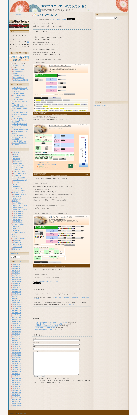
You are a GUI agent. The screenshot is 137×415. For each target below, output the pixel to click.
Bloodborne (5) (17, 163)
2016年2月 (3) (16, 273)
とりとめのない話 (43, 281)
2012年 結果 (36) (18, 215)
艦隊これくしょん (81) (18, 192)
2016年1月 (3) (16, 275)
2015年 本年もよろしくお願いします (45, 327)
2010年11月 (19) (16, 405)
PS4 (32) (15, 154)
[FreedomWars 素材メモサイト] (19, 27)
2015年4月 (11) (16, 294)
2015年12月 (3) (16, 277)
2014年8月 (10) (16, 311)
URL (34, 347)
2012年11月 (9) (16, 355)
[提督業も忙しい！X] (19, 61)
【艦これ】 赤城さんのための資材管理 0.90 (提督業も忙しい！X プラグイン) (20, 89)
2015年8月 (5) (16, 285)
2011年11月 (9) (16, 380)
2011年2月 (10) (16, 399)
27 (19, 46)
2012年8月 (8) (16, 361)
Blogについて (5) (18, 245)
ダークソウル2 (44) (18, 165)
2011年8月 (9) (16, 386)
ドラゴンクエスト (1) (19, 171)
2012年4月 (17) (16, 369)
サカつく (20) (17, 175)
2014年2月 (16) (16, 323)
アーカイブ (14, 253)
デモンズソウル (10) (18, 169)
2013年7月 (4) (16, 338)
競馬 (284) (15, 201)
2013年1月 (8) (16, 351)
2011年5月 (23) (16, 393)
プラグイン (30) (17, 196)
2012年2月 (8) (16, 374)
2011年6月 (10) (16, 390)
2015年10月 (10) (16, 281)
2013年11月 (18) (16, 329)
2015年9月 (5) (16, 283)
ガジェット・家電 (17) (18, 224)
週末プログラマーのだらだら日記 (63, 6)
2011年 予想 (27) (18, 222)
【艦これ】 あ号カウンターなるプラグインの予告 (48, 324)
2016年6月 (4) (16, 266)
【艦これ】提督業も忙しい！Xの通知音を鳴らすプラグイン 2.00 (20, 95)
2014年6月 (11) (16, 315)
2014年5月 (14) (16, 317)
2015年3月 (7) (16, 296)
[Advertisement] (55, 313)
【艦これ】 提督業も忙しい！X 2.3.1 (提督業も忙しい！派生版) (19, 142)
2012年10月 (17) (16, 357)
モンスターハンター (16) (20, 180)
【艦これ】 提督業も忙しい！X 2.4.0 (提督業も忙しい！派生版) (19, 137)
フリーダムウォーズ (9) (19, 182)
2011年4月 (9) (16, 395)
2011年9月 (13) (16, 384)
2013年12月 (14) (16, 327)
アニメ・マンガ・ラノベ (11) (19, 233)
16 (28, 42)
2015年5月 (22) (16, 292)
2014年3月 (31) (16, 321)
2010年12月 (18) (16, 403)
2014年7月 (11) (16, 313)
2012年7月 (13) (16, 363)
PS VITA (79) (16, 159)
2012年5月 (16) (16, 367)
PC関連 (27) (16, 230)
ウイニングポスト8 (53, 281)
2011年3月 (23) (16, 397)
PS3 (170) (16, 157)
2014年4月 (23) (16, 319)
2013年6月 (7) (16, 340)
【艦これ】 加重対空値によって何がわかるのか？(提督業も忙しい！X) (19, 125)
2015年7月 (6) (16, 287)
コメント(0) (53, 19)
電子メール (36, 342)
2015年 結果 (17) (18, 203)
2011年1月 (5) (16, 401)
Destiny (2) (16, 186)
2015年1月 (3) (16, 300)
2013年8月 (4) (16, 336)
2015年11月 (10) (16, 279)
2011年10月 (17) (16, 382)
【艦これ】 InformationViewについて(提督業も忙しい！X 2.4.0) (20, 131)
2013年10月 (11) (16, 332)
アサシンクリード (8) (19, 190)
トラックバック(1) (61, 19)
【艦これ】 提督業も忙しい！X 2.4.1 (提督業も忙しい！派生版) (19, 120)
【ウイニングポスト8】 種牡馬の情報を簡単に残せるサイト (67, 297)
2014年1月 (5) (16, 325)
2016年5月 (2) (16, 268)
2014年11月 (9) (16, 304)
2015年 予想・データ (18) (20, 205)
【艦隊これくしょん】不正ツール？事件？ (46, 326)
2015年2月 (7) (16, 298)
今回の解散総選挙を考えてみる (43, 329)
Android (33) (16, 228)
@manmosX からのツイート (102, 105)
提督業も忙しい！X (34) (19, 194)
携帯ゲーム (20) (17, 161)
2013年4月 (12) (16, 344)
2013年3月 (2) (16, 346)
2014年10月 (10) (16, 306)
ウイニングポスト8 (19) (19, 173)
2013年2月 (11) (16, 348)
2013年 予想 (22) (18, 213)
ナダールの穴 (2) (17, 240)
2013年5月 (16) (16, 342)
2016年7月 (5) (16, 264)
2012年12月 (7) (16, 353)
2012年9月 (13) (16, 359)
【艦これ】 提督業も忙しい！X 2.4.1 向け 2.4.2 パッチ (19, 101)
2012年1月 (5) (16, 376)
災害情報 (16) (17, 242)
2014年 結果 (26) (18, 207)
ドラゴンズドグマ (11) (19, 178)
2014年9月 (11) (16, 308)
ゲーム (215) (15, 152)
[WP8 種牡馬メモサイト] (19, 22)
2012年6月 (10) (16, 365)
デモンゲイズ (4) (17, 188)
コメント (35, 351)
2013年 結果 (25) (18, 211)
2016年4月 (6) (16, 271)
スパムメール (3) (17, 247)
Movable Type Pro (22, 413)
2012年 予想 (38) (18, 218)
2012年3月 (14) (16, 372)
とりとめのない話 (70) (18, 238)
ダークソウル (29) (18, 167)
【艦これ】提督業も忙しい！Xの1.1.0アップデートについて (51, 322)
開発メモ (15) (16, 249)
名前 (34, 338)
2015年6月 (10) (16, 290)
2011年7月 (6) (16, 388)
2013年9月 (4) (16, 334)
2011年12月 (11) (16, 378)
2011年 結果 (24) (18, 220)
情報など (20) (17, 199)
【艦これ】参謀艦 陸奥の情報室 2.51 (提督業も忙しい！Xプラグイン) (20, 114)
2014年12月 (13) (16, 302)
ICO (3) (15, 184)
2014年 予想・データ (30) (20, 209)
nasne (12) (16, 226)
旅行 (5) (14, 236)
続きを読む (72, 304)
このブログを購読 (17, 14)
